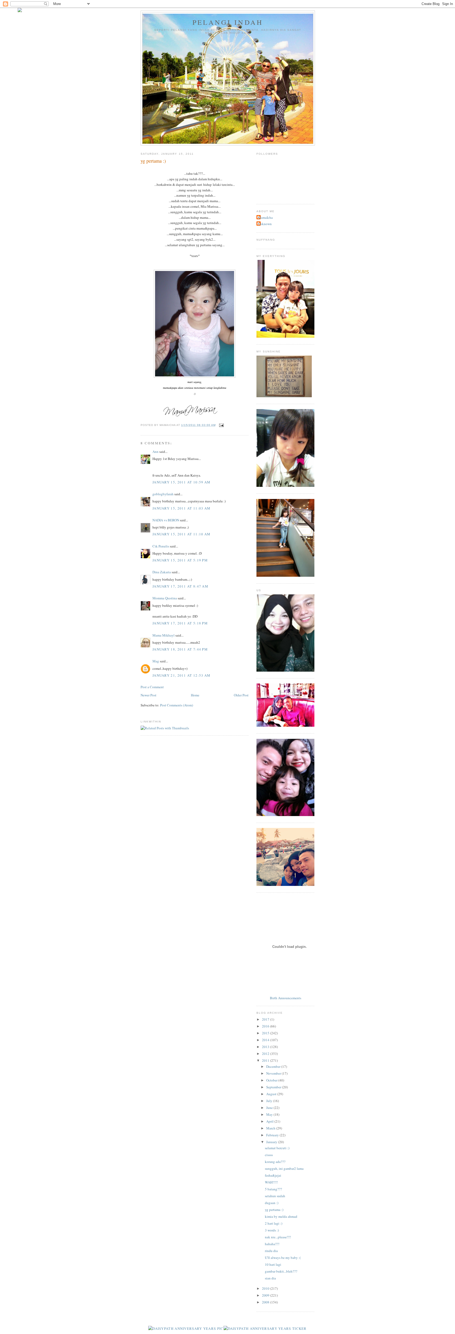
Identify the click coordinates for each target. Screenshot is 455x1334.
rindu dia (271, 1250)
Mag (155, 661)
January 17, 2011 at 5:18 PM (180, 623)
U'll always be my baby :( (283, 1257)
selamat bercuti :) (277, 1148)
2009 (266, 1295)
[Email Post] (221, 425)
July (269, 1100)
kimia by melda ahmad (281, 1216)
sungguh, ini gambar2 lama (284, 1168)
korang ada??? (275, 1161)
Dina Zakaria (161, 572)
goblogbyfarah (163, 494)
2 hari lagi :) (273, 1223)
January (272, 1141)
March (271, 1128)
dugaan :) (271, 1202)
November (274, 1073)
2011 (266, 1060)
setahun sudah (275, 1196)
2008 (266, 1302)
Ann (155, 451)
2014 (266, 1039)
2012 (266, 1053)
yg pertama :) (274, 1209)
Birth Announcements (285, 998)
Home (195, 695)
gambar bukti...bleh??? (281, 1271)
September (274, 1087)
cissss (269, 1154)
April (270, 1121)
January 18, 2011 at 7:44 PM (180, 649)
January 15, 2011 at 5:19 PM (180, 560)
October (272, 1080)
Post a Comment (152, 687)
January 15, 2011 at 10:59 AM (181, 482)
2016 (266, 1026)
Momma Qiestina (164, 598)
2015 (266, 1033)
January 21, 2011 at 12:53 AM (181, 675)
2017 (266, 1019)
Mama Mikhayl (163, 635)
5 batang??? (273, 1189)
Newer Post (148, 695)
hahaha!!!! (272, 1243)
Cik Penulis (160, 546)
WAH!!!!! (271, 1182)
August (271, 1094)
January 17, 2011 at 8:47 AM (180, 586)
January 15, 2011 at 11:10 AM (181, 534)
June (270, 1107)
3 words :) (272, 1230)
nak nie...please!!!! (278, 1237)
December (273, 1066)
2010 (266, 1288)
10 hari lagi (273, 1264)
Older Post (241, 695)
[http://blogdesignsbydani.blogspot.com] (20, 10)
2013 (266, 1046)
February (273, 1135)
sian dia (270, 1278)
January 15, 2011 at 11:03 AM (181, 508)
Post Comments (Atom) (176, 705)
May (270, 1114)
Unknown (265, 223)
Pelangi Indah (227, 22)
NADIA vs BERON (165, 520)
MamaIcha (265, 217)
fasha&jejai (273, 1175)
